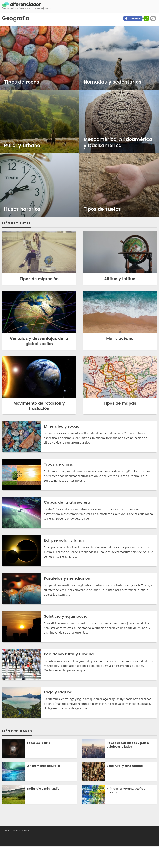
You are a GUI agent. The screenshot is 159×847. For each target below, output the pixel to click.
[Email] (153, 18)
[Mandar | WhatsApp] (146, 18)
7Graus (25, 831)
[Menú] (153, 6)
